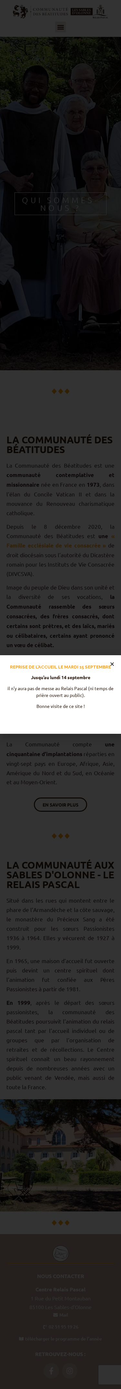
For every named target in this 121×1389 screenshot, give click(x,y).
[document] (60, 694)
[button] (112, 664)
